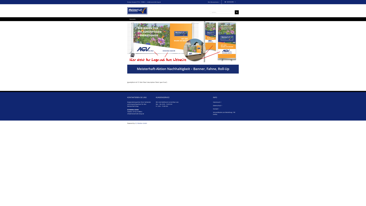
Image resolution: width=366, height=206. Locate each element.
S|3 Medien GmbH (141, 123)
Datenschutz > (217, 105)
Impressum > (217, 102)
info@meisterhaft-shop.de (154, 2)
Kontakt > (216, 109)
